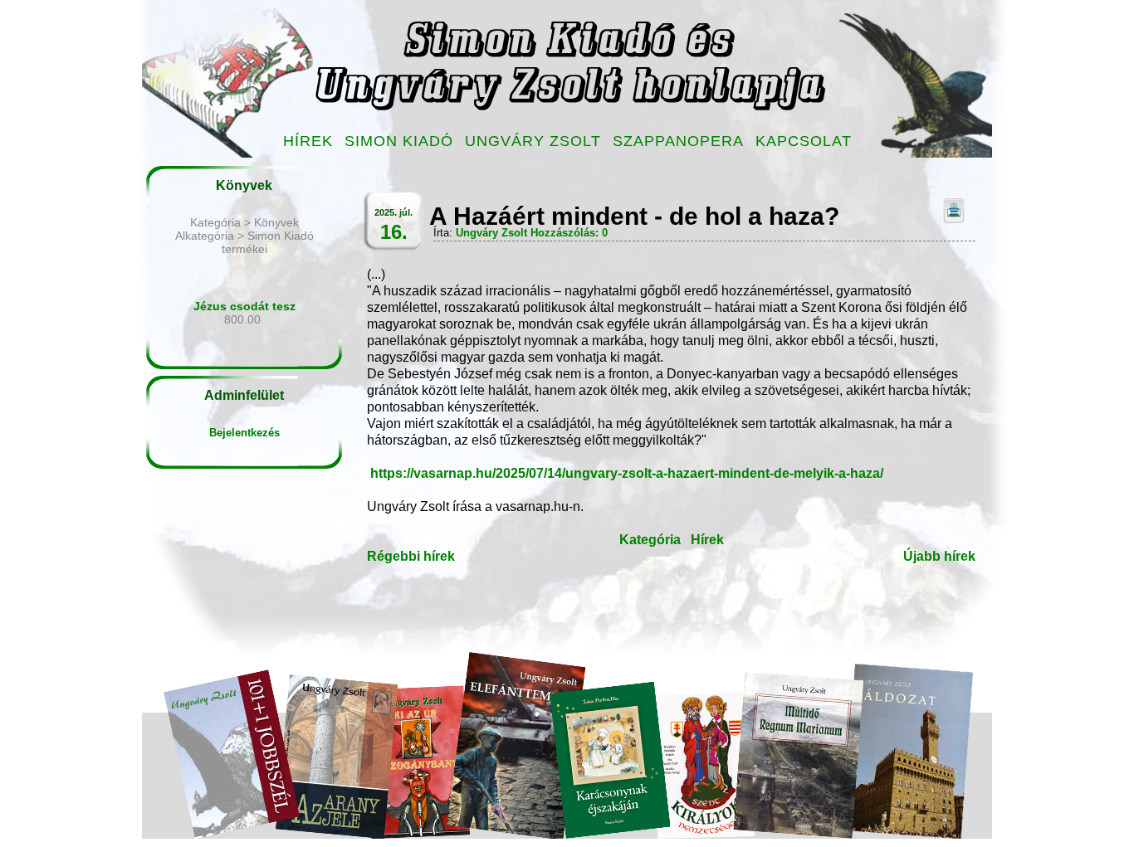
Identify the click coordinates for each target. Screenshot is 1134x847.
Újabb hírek (939, 556)
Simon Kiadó (399, 141)
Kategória (650, 540)
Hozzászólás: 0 (569, 232)
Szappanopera (678, 141)
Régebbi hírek (411, 556)
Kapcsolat (803, 141)
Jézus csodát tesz (244, 306)
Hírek (308, 141)
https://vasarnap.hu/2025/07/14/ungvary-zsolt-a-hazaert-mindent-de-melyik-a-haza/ (626, 473)
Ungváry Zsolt (533, 141)
